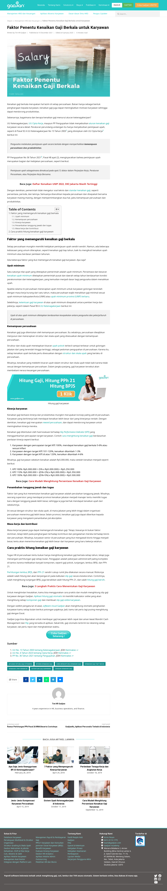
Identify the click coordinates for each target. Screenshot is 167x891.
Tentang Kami (54, 5)
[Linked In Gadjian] (155, 879)
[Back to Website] (16, 8)
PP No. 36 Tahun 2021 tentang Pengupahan (33, 655)
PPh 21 (41, 572)
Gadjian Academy (111, 845)
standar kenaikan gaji (79, 190)
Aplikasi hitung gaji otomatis (48, 596)
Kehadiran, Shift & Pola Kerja (16, 851)
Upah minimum (22, 216)
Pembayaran (73, 853)
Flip (27, 623)
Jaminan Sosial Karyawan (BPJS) (49, 845)
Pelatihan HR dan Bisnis (46, 862)
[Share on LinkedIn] (39, 679)
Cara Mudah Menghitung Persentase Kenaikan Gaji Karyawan (94, 803)
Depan (9, 21)
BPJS (30, 572)
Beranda (41, 5)
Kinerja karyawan (23, 222)
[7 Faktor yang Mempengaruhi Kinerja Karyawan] (58, 755)
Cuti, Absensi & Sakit (13, 853)
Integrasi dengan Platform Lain (17, 862)
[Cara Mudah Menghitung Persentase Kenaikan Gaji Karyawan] (94, 789)
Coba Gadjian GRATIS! (147, 5)
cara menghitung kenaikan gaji (77, 435)
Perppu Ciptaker (100, 13)
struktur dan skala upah (75, 353)
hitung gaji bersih (96, 579)
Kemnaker (71, 650)
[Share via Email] (60, 679)
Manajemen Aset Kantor (14, 859)
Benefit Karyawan (43, 848)
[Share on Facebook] (26, 679)
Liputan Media (74, 856)
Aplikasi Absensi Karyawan (52, 13)
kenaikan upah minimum (19, 275)
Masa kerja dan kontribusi (27, 228)
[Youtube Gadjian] (156, 882)
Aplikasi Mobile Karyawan (15, 856)
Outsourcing (41, 859)
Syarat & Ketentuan (76, 845)
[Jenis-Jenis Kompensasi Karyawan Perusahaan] (22, 789)
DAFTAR (128, 5)
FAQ (69, 843)
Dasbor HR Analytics (44, 853)
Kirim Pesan (109, 837)
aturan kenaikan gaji (99, 123)
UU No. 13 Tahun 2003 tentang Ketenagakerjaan (36, 650)
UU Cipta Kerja (36, 123)
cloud (50, 605)
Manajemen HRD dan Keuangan (21, 13)
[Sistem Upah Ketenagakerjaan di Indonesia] (58, 789)
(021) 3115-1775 (111, 840)
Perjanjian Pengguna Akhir (79, 859)
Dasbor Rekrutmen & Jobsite (16, 848)
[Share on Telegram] (53, 679)
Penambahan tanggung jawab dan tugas (33, 225)
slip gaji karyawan (68, 600)
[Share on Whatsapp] (46, 679)
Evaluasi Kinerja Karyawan (47, 851)
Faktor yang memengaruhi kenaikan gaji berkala (35, 213)
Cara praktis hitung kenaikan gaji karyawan (32, 231)
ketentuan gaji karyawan (31, 302)
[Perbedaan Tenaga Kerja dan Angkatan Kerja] (94, 755)
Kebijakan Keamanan (77, 851)
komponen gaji (33, 600)
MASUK (117, 5)
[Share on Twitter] (32, 679)
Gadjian (61, 605)
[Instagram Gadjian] (159, 879)
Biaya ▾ (79, 5)
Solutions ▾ (68, 5)
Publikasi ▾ (91, 5)
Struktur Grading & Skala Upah (17, 845)
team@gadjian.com (112, 843)
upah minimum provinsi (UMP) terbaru (70, 296)
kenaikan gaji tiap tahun (94, 664)
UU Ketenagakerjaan (50, 306)
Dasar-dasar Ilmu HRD (78, 13)
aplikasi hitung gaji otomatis (20, 664)
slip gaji (69, 576)
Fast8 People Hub (75, 837)
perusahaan (52, 422)
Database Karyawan (12, 837)
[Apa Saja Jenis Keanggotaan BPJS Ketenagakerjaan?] (22, 755)
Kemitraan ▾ (104, 5)
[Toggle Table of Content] (56, 209)
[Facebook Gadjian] (159, 876)
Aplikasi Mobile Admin (45, 856)
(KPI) (75, 432)
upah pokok (58, 345)
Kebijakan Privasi (75, 848)
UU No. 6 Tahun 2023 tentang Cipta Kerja (32, 652)
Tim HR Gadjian (20, 33)
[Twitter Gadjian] (155, 876)
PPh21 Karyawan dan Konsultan (50, 843)
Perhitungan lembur (17, 572)
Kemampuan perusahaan (26, 219)
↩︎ (77, 650)
